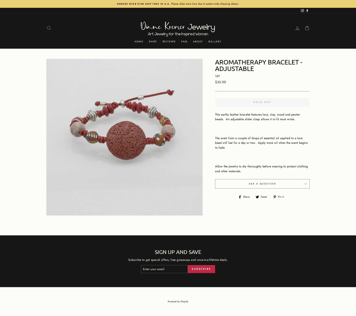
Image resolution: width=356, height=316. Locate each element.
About (198, 41)
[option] (178, 4)
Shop (153, 41)
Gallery (214, 41)
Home (139, 41)
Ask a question (262, 183)
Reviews (169, 41)
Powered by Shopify (178, 301)
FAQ (184, 41)
